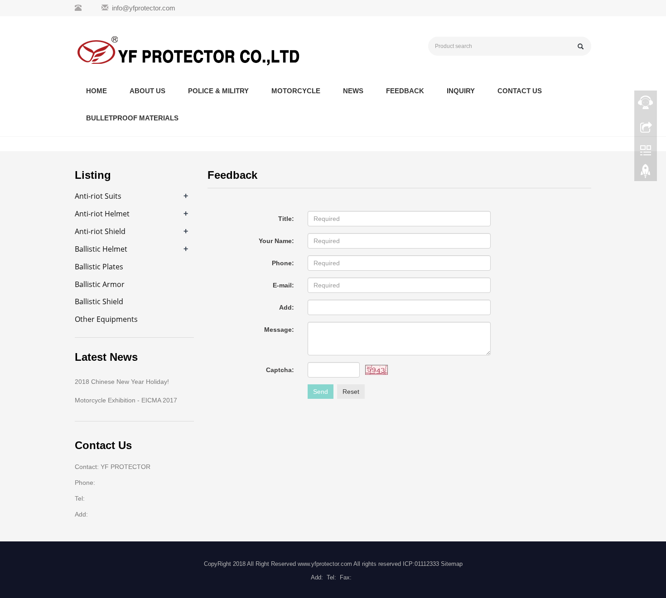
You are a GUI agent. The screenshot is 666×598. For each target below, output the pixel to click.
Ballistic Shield (99, 301)
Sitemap (452, 563)
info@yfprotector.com (143, 8)
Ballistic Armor (100, 284)
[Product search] (580, 46)
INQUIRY (461, 91)
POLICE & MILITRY (218, 91)
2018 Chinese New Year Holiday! (122, 381)
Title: (286, 218)
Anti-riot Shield (100, 231)
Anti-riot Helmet (102, 214)
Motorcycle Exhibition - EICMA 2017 (126, 400)
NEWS (353, 91)
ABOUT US (147, 91)
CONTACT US (519, 91)
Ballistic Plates (99, 267)
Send (320, 391)
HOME (96, 91)
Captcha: (280, 369)
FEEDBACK (405, 91)
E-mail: (283, 285)
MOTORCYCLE (295, 91)
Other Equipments (106, 319)
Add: (286, 307)
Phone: (283, 263)
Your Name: (276, 240)
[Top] (645, 173)
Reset (351, 391)
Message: (279, 329)
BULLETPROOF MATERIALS (132, 118)
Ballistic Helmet (101, 249)
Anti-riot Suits (98, 196)
